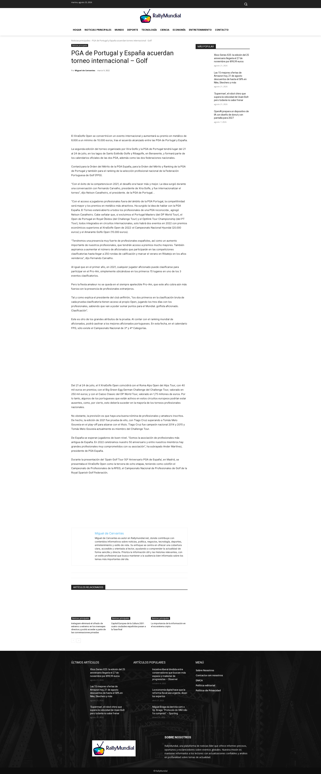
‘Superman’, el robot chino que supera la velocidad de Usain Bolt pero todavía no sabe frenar (231, 96)
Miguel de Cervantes (85, 70)
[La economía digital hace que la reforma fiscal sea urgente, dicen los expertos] (141, 694)
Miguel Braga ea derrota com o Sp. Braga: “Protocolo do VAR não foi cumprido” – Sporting (169, 710)
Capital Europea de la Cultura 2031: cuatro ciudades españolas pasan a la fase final (128, 626)
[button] (246, 4)
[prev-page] (73, 640)
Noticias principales (80, 40)
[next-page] (79, 640)
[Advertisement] (129, 108)
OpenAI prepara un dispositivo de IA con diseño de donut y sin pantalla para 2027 (231, 114)
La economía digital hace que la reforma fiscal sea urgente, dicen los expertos (169, 693)
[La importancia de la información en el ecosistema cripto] (169, 607)
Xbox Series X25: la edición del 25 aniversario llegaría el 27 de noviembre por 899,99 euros (231, 58)
